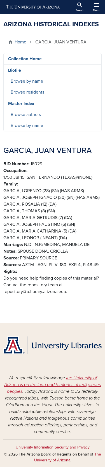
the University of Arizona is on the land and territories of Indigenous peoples (52, 384)
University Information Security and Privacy (53, 447)
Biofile (14, 70)
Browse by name (27, 81)
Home (20, 42)
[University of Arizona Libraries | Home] (52, 345)
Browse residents (27, 92)
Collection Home (25, 59)
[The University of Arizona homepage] (32, 7)
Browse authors (26, 114)
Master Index (21, 103)
